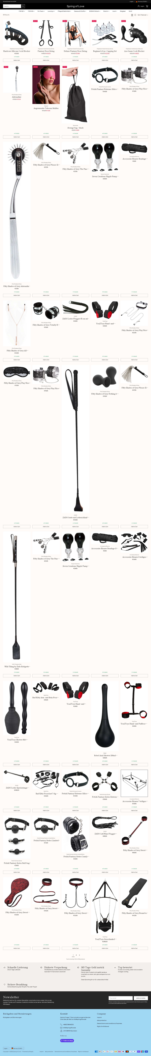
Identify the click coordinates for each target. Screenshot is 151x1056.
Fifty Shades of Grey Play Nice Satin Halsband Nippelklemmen (134, 331)
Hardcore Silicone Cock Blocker (16, 51)
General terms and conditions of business (109, 1023)
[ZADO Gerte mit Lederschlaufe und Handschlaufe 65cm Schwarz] (75, 439)
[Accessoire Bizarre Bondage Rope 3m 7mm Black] (134, 148)
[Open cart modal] (147, 6)
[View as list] (135, 15)
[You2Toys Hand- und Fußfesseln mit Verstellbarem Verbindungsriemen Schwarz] (134, 700)
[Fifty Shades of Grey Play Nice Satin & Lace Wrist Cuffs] (134, 74)
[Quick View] (28, 21)
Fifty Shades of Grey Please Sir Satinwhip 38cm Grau (46, 166)
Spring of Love (17, 1051)
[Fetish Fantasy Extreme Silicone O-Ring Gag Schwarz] (75, 779)
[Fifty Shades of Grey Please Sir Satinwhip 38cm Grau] (46, 151)
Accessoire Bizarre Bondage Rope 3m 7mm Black (134, 160)
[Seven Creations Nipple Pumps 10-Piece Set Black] (105, 157)
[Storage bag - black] (75, 94)
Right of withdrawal (103, 1026)
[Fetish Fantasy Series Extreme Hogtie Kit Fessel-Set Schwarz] (105, 781)
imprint (99, 1017)
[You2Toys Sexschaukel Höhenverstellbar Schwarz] (105, 906)
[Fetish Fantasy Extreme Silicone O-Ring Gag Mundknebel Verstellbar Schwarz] (105, 75)
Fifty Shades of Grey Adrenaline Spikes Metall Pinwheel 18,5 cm (16, 287)
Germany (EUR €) (142, 1)
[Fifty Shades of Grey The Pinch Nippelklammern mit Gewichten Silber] (75, 153)
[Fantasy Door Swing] (46, 33)
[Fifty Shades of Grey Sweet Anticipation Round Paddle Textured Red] (16, 892)
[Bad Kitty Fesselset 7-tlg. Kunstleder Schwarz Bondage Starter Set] (46, 779)
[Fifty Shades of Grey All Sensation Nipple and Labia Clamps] (16, 323)
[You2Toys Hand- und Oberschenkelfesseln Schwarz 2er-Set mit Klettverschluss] (105, 309)
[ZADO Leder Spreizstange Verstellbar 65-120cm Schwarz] (16, 776)
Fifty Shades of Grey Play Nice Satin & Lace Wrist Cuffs (134, 90)
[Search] (23, 6)
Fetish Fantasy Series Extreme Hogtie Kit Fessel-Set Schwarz (105, 798)
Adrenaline (16, 97)
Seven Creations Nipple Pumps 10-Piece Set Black (105, 177)
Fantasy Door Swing (46, 51)
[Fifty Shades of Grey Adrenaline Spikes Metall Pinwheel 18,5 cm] (16, 212)
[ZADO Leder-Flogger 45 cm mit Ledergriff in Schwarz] (75, 307)
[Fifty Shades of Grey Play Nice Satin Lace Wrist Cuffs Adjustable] (46, 374)
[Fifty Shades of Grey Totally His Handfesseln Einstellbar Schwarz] (46, 310)
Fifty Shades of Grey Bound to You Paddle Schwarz (134, 914)
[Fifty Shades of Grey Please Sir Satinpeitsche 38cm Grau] (134, 374)
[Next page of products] (79, 955)
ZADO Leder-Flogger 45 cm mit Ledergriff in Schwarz (75, 319)
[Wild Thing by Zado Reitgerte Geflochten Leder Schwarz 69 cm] (16, 597)
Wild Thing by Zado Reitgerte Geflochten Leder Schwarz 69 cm (16, 667)
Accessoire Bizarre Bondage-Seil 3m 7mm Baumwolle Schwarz (104, 549)
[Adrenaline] (16, 79)
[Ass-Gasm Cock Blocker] (134, 33)
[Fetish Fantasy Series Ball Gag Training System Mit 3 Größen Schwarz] (16, 837)
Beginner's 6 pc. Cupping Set (105, 51)
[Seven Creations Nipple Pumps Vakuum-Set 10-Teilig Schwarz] (75, 547)
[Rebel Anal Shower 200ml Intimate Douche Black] (105, 716)
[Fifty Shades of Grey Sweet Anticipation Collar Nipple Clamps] (75, 893)
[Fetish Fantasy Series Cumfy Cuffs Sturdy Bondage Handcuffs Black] (75, 834)
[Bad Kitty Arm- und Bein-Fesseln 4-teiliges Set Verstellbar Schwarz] (46, 687)
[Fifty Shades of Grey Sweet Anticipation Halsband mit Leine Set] (46, 890)
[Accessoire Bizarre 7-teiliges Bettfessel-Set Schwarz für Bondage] (134, 783)
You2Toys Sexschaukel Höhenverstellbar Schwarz (105, 940)
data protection (102, 1020)
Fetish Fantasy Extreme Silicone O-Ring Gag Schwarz (75, 794)
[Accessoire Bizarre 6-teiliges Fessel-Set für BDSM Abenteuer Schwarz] (134, 542)
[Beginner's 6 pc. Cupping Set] (105, 33)
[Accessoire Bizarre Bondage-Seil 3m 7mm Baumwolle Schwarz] (105, 538)
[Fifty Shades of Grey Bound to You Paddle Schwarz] (134, 893)
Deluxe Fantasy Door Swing (75, 51)
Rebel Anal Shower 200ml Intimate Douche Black (105, 756)
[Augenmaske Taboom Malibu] (46, 84)
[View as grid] (132, 15)
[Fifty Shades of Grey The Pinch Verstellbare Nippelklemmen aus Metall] (46, 543)
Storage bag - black (75, 127)
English (131, 1)
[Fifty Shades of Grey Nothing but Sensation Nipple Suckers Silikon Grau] (105, 377)
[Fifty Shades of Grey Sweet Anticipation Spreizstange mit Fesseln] (134, 831)
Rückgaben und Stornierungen (12, 1017)
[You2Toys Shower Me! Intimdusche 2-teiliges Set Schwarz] (16, 708)
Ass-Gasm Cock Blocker (134, 51)
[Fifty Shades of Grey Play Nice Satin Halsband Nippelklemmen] (134, 313)
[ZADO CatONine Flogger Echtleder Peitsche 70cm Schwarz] (105, 822)
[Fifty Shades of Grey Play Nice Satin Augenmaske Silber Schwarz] (16, 372)
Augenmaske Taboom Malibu (46, 108)
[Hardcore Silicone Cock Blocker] (16, 33)
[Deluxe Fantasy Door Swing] (75, 33)
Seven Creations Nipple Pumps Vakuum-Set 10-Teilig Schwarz (75, 567)
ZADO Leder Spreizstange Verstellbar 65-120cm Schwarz (16, 789)
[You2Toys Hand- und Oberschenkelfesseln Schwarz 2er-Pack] (75, 690)
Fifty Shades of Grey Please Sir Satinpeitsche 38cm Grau (134, 389)
